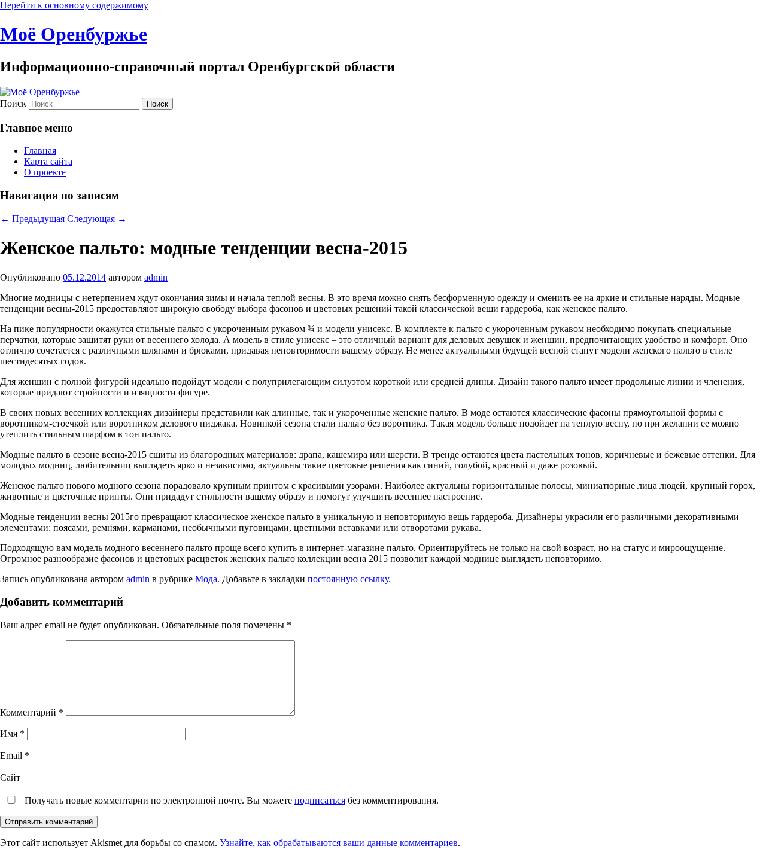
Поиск (13, 103)
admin (156, 277)
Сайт (10, 777)
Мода (206, 579)
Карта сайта (48, 161)
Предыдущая (32, 219)
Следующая (97, 219)
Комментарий (31, 712)
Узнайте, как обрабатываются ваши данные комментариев (339, 843)
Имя (12, 733)
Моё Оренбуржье (73, 34)
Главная (40, 150)
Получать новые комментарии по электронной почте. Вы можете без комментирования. (230, 800)
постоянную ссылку (348, 579)
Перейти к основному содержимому (74, 5)
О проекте (45, 172)
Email (14, 755)
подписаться (319, 800)
